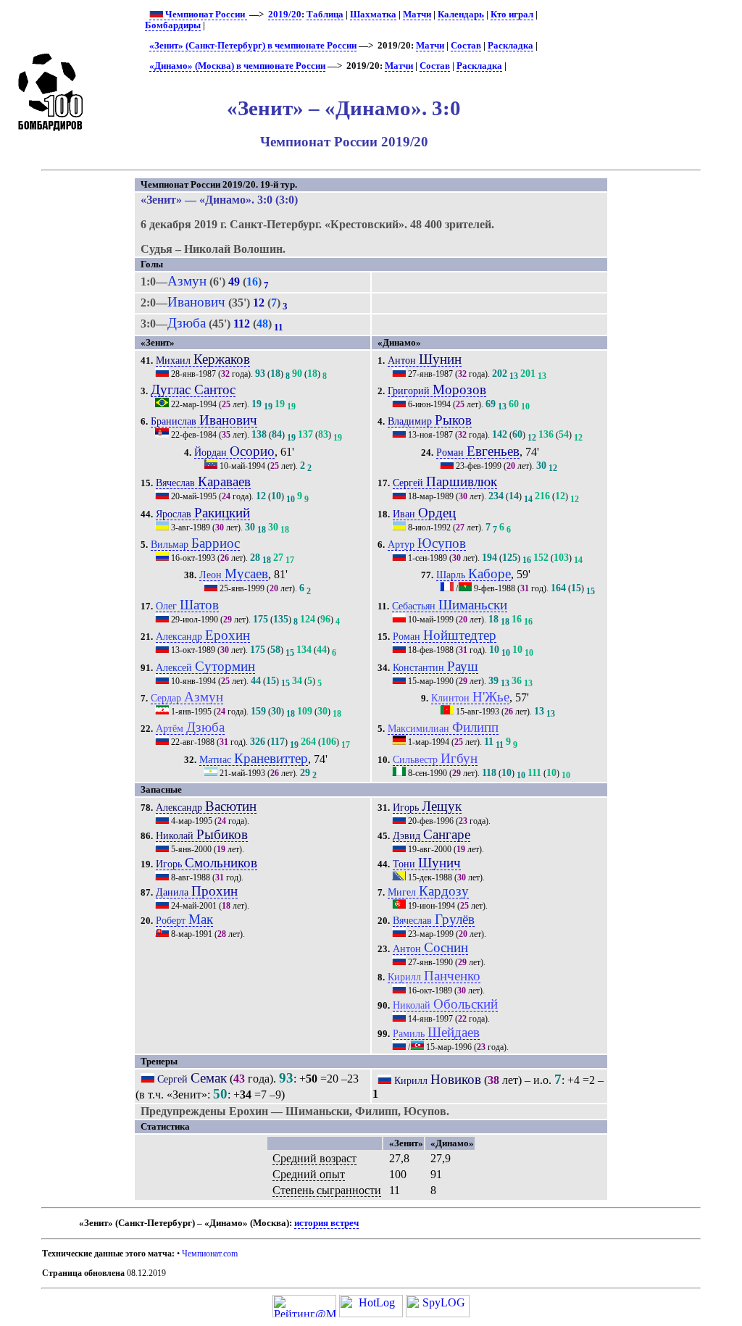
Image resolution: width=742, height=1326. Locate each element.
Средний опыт (308, 1174)
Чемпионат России (205, 14)
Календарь (461, 14)
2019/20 (284, 14)
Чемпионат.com (210, 1253)
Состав (466, 46)
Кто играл (512, 14)
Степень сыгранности (326, 1190)
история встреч (326, 1223)
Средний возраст (314, 1158)
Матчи (417, 14)
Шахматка (373, 14)
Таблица (325, 14)
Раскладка (510, 46)
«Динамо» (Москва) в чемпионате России (237, 66)
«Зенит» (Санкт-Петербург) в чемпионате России (253, 46)
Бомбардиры (173, 25)
